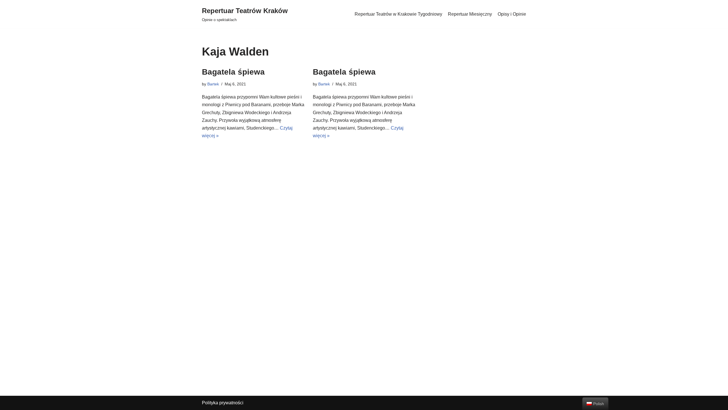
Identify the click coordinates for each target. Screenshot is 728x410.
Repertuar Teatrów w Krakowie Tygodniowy (398, 14)
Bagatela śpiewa (233, 71)
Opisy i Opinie (512, 14)
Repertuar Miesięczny (470, 14)
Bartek (213, 84)
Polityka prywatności (222, 402)
